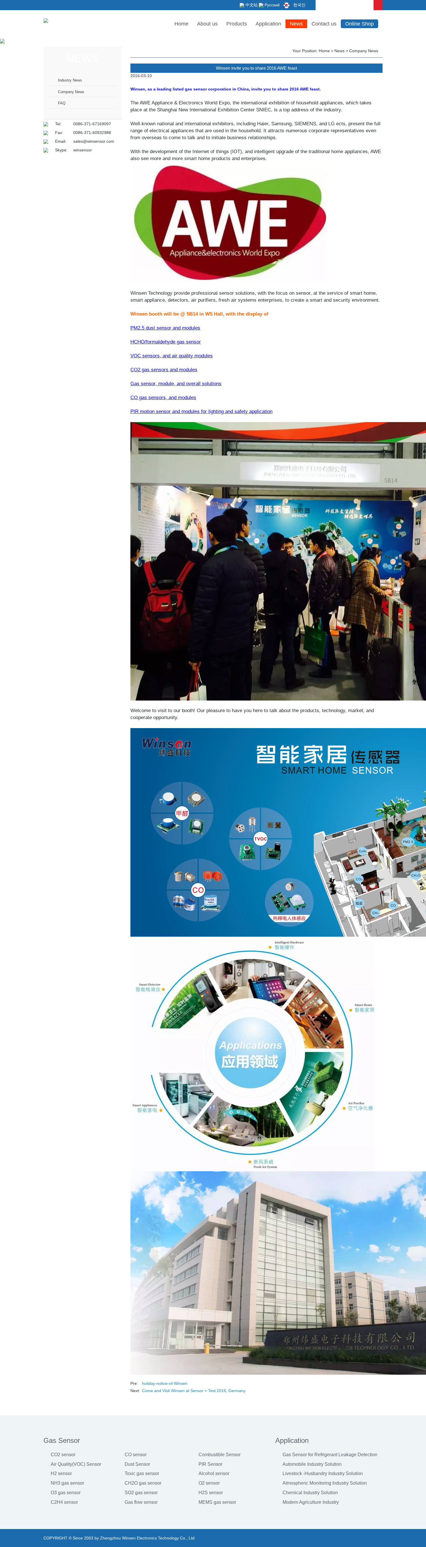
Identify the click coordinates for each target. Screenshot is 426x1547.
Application (268, 24)
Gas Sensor (61, 1440)
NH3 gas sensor (67, 1483)
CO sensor (136, 1454)
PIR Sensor (210, 1464)
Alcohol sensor (214, 1473)
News (296, 24)
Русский (271, 5)
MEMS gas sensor (217, 1502)
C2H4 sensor (64, 1502)
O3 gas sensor (66, 1492)
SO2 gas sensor (141, 1492)
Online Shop (359, 24)
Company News (71, 92)
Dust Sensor (137, 1464)
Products (236, 24)
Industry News (70, 80)
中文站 (251, 5)
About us (207, 24)
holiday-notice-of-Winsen (164, 1383)
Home (181, 24)
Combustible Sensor (220, 1454)
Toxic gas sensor (142, 1473)
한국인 (298, 5)
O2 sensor (209, 1483)
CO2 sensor (63, 1454)
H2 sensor (61, 1473)
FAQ (61, 103)
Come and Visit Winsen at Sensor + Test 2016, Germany (193, 1390)
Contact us (324, 24)
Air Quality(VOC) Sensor (76, 1464)
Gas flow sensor (141, 1502)
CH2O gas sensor (143, 1483)
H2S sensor (211, 1492)
